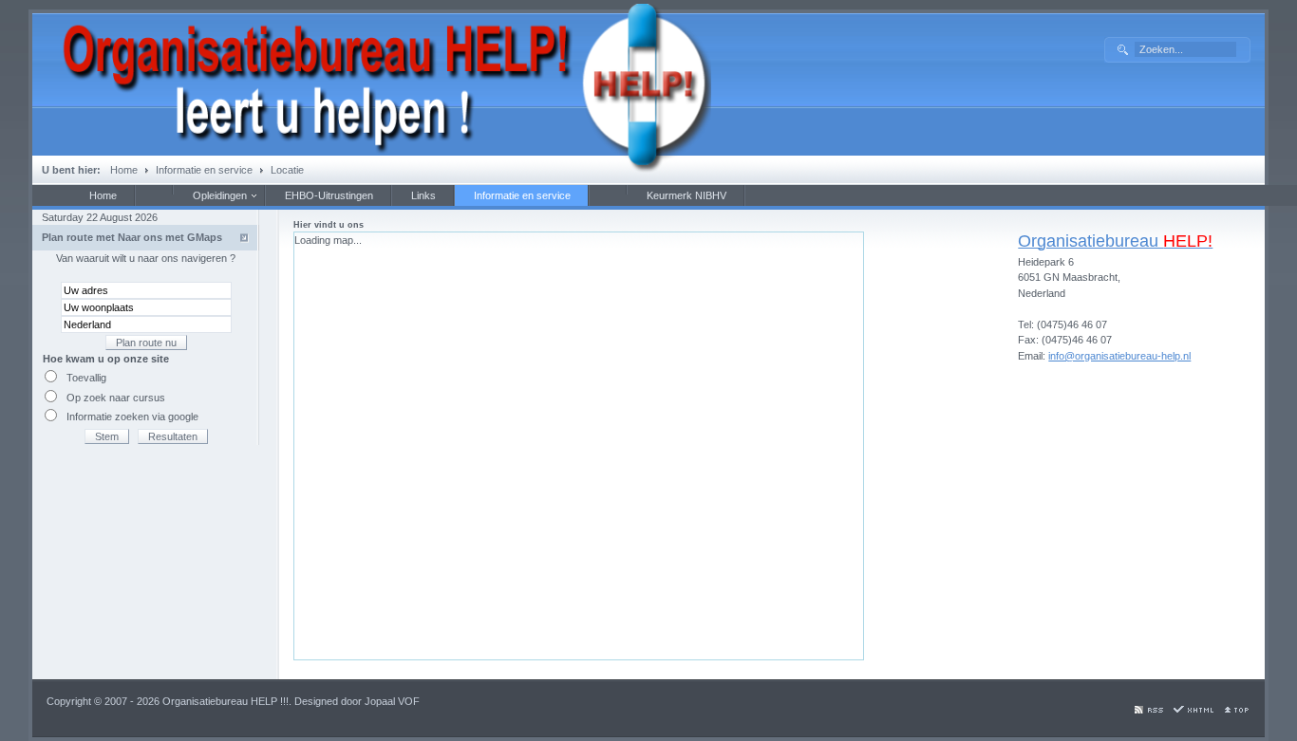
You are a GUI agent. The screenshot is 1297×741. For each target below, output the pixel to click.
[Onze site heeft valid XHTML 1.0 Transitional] (1192, 710)
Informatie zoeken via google (132, 416)
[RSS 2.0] (1148, 710)
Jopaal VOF (392, 701)
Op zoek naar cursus (115, 397)
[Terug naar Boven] (1234, 710)
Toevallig (86, 377)
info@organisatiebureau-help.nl (1119, 355)
